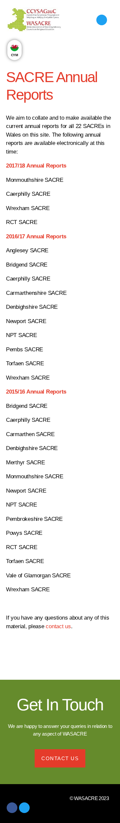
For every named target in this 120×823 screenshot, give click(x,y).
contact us (58, 626)
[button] (82, 20)
